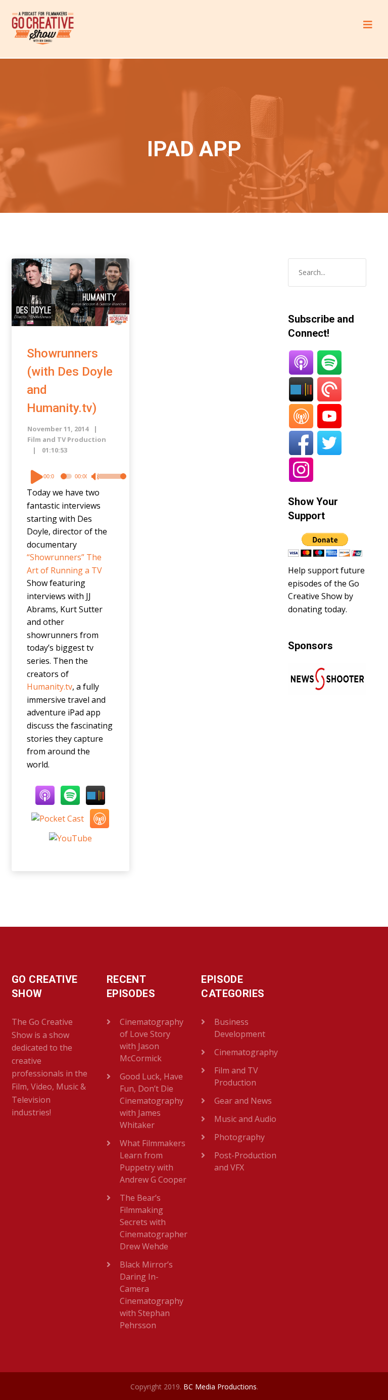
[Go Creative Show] (43, 29)
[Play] (37, 476)
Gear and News (243, 1100)
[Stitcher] (95, 794)
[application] (70, 476)
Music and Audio (245, 1118)
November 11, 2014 (57, 428)
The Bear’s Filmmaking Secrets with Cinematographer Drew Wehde (153, 1222)
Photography (239, 1137)
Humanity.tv (49, 686)
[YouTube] (70, 837)
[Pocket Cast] (57, 818)
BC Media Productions (220, 1386)
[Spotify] (70, 794)
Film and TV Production (66, 439)
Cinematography (246, 1052)
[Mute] (96, 478)
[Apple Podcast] (45, 794)
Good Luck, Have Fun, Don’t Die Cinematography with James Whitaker (151, 1101)
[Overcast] (99, 818)
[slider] (106, 483)
